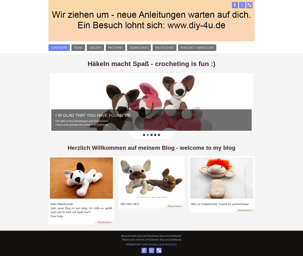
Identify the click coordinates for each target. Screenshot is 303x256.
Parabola (153, 244)
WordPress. (169, 244)
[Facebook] (235, 5)
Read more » (105, 222)
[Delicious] (249, 5)
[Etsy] (242, 5)
